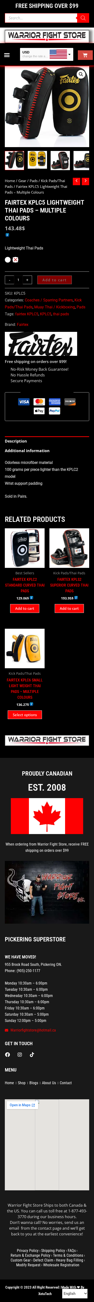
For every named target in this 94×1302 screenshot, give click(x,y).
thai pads (61, 314)
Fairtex (22, 324)
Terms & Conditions (68, 1255)
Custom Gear (21, 1260)
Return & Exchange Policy (30, 1255)
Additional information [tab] (27, 450)
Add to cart (54, 279)
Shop (22, 1083)
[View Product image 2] (37, 159)
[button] (7, 55)
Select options (25, 714)
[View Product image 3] (60, 160)
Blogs (33, 1083)
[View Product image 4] (83, 160)
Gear (22, 180)
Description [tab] (16, 441)
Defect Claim (43, 1260)
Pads (34, 180)
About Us (49, 1083)
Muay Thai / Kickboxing (54, 307)
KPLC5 (45, 314)
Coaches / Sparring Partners (49, 300)
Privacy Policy (28, 1250)
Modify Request (28, 1265)
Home (10, 180)
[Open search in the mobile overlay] (47, 18)
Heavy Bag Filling (69, 1260)
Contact (66, 1083)
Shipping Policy (53, 1250)
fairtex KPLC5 (26, 314)
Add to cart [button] (24, 608)
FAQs (72, 1250)
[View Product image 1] (14, 160)
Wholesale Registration (61, 1265)
